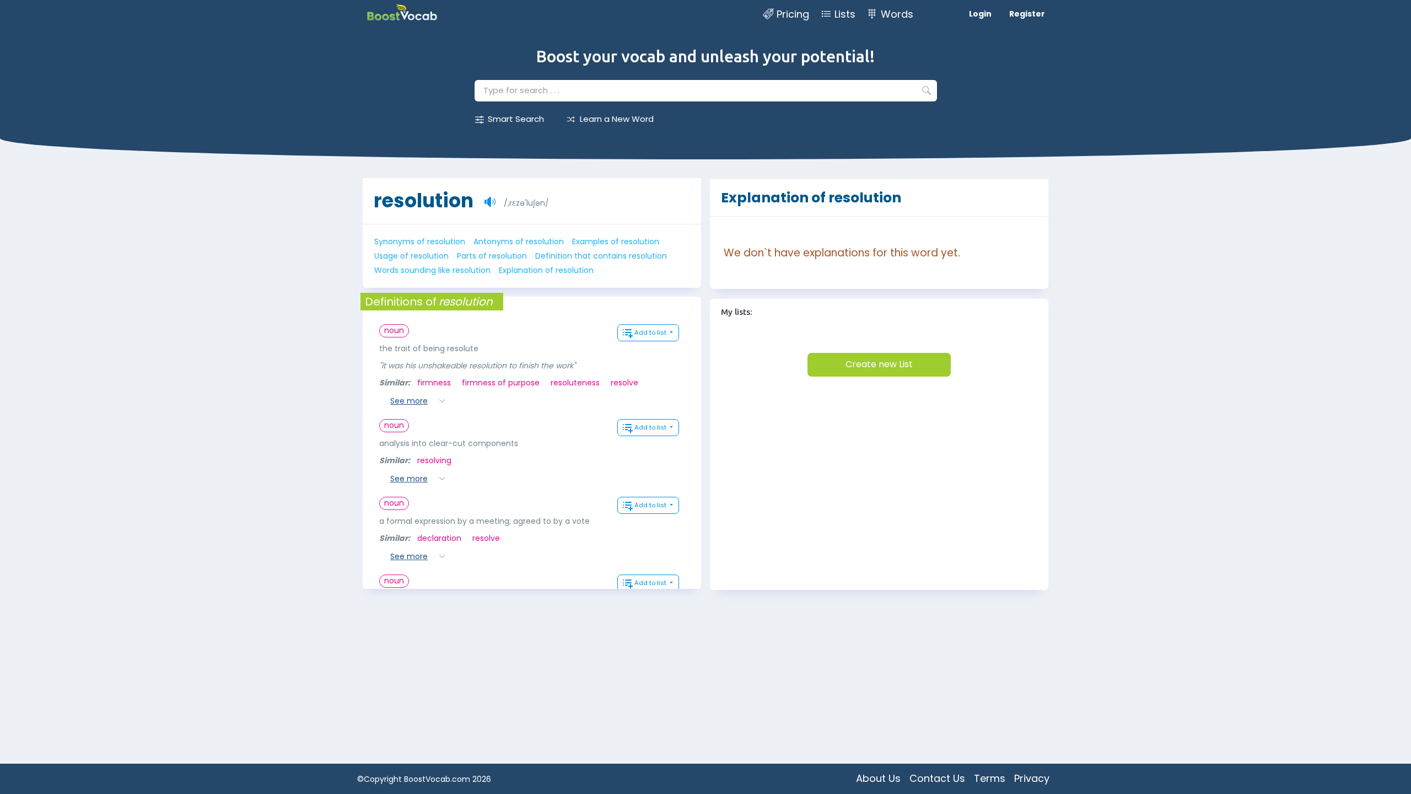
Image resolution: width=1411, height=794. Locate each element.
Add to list (651, 332)
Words (897, 14)
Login (980, 13)
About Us (878, 778)
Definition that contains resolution (601, 255)
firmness (434, 382)
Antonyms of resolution (518, 241)
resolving (434, 460)
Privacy (1031, 778)
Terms (989, 778)
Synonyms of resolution (419, 241)
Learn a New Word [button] (617, 119)
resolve (624, 382)
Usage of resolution (411, 255)
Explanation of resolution (546, 270)
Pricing (793, 14)
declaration (439, 538)
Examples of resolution (615, 241)
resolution (423, 200)
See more (409, 400)
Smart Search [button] (516, 119)
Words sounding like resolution (432, 270)
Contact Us (937, 778)
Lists (844, 14)
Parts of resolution (492, 255)
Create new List (879, 364)
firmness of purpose (501, 382)
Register (1027, 13)
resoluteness (575, 382)
